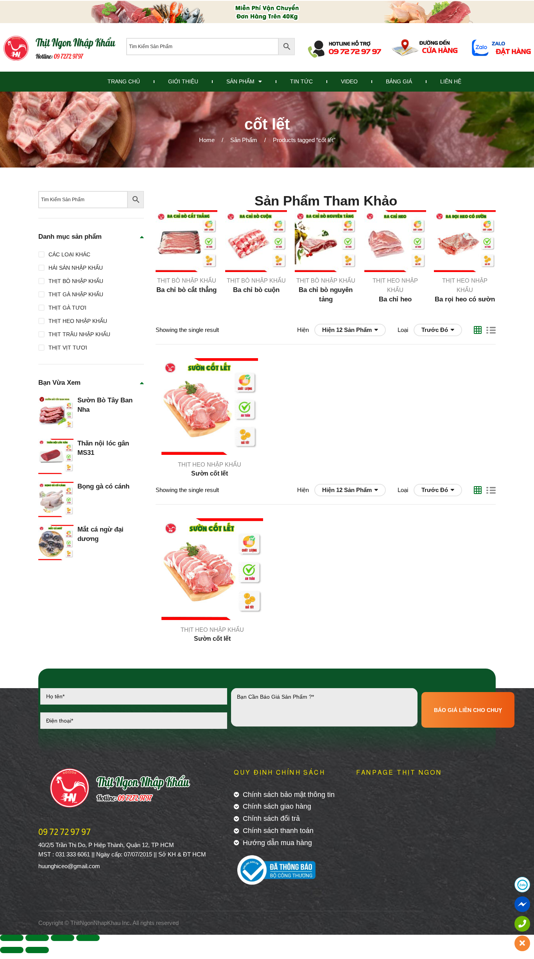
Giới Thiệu (183, 81)
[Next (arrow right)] (37, 950)
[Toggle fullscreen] (62, 938)
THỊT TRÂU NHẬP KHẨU (79, 334)
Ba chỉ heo (395, 299)
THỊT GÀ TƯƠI (67, 308)
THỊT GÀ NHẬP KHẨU (75, 294)
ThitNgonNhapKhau (95, 922)
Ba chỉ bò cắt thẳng (186, 290)
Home (207, 140)
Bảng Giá (399, 81)
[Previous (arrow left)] (11, 950)
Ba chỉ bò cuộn (256, 290)
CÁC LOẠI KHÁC (69, 254)
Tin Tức (301, 81)
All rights (143, 922)
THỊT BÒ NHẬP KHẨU (186, 280)
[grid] (478, 330)
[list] (491, 330)
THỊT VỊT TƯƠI (67, 347)
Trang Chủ (124, 81)
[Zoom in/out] (88, 938)
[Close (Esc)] (11, 938)
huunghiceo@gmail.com (69, 866)
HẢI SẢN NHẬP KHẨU (75, 268)
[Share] (37, 938)
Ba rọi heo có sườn (465, 299)
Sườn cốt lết (209, 473)
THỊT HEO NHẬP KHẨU (209, 464)
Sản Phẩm (240, 81)
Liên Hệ (450, 81)
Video (349, 81)
